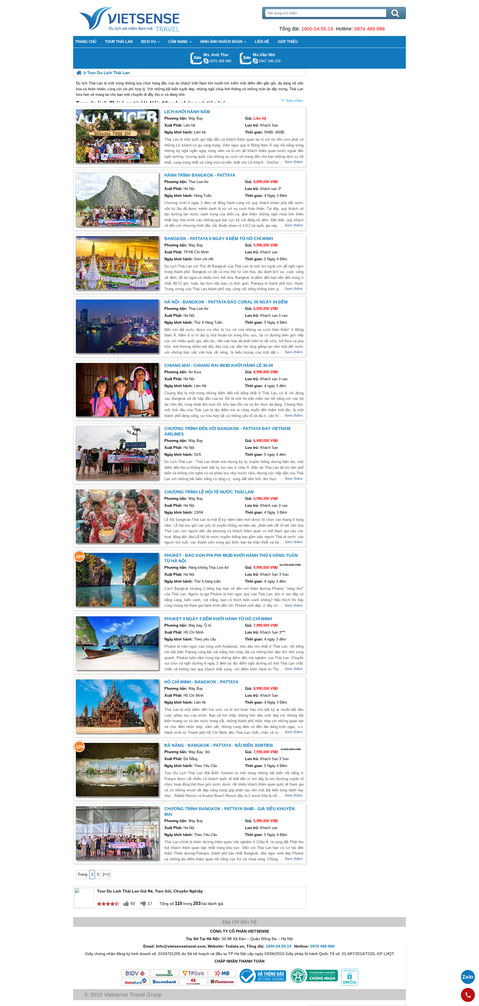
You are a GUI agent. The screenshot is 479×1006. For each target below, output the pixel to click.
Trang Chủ (143, 18)
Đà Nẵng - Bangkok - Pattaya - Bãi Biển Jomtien (218, 745)
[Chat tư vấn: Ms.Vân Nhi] (255, 61)
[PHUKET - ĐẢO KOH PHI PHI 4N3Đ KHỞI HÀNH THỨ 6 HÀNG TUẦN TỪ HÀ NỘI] (117, 580)
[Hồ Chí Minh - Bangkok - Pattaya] (117, 706)
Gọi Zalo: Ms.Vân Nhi (246, 58)
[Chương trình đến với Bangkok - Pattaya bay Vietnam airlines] (117, 453)
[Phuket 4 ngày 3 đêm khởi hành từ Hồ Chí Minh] (117, 643)
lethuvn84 (206, 61)
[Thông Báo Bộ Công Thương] (262, 984)
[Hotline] (468, 995)
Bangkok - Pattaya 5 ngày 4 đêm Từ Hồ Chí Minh (218, 238)
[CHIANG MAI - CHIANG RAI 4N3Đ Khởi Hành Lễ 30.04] (117, 390)
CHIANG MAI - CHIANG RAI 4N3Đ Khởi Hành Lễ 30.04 (218, 365)
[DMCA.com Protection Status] (349, 984)
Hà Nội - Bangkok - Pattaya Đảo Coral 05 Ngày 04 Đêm (226, 302)
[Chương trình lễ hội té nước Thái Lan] (117, 516)
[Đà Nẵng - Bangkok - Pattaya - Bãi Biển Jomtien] (117, 770)
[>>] (106, 874)
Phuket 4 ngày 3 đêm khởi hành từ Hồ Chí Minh (218, 618)
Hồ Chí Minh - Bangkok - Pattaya (201, 682)
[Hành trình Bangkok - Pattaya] (117, 200)
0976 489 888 (369, 29)
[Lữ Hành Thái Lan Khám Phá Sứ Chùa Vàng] (78, 72)
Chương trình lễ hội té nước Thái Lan (209, 492)
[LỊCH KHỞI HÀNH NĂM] (117, 136)
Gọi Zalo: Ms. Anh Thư (196, 58)
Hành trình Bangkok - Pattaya (199, 175)
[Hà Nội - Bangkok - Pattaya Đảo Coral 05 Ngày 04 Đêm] (117, 326)
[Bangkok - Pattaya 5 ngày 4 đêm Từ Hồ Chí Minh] (117, 263)
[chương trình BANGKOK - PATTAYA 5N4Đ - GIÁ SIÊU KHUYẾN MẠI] (117, 833)
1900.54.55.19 (317, 29)
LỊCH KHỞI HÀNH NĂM (187, 111)
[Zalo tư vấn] (468, 977)
